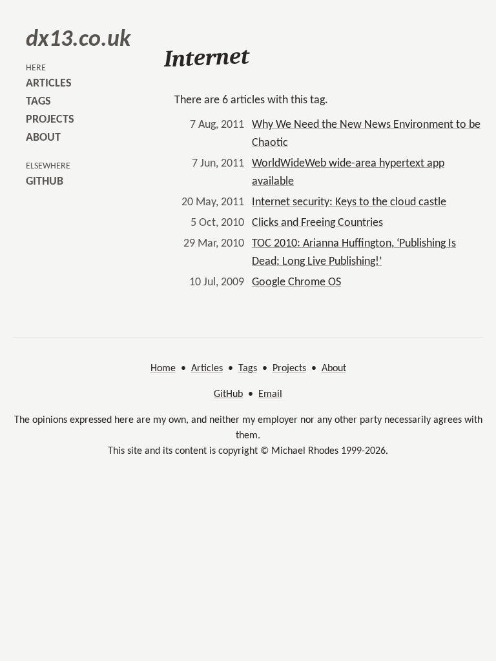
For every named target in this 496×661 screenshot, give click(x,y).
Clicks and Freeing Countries (317, 223)
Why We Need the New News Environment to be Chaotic (366, 134)
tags (38, 102)
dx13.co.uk (78, 40)
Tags (247, 368)
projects (50, 120)
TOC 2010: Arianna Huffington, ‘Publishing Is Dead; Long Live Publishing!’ (354, 253)
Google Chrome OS (296, 282)
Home (163, 368)
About (334, 368)
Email (270, 394)
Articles (207, 368)
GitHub (228, 394)
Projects (289, 368)
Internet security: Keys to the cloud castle (349, 202)
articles (49, 83)
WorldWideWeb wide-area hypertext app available (348, 173)
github (44, 182)
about (43, 138)
